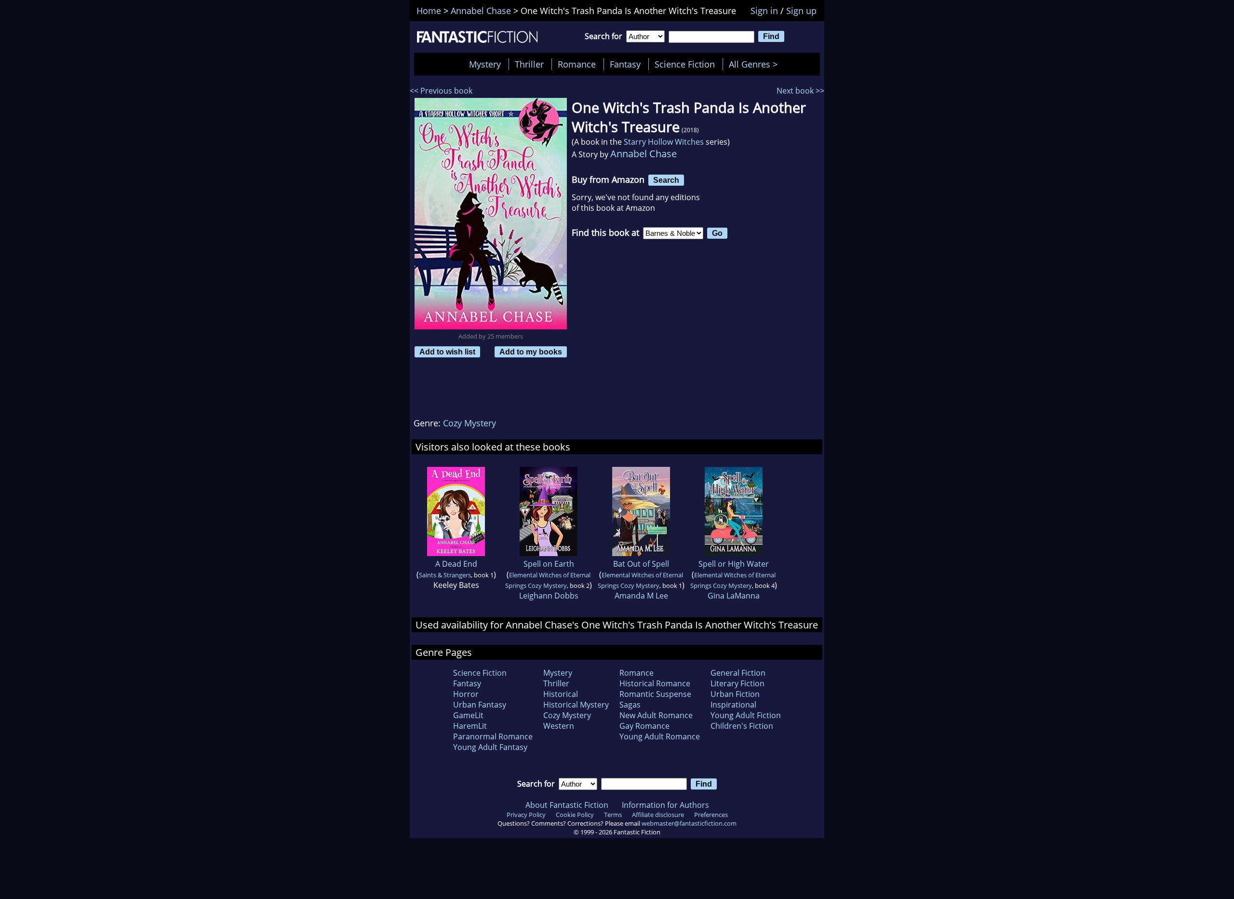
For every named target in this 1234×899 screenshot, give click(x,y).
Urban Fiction (735, 694)
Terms (613, 814)
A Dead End (456, 563)
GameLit (468, 715)
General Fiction (738, 672)
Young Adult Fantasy (490, 747)
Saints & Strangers (445, 575)
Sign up (801, 10)
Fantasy (625, 64)
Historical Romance (654, 683)
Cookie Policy (575, 814)
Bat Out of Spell (641, 563)
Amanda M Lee (641, 595)
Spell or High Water (733, 563)
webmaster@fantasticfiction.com (689, 823)
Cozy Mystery (469, 423)
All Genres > (755, 64)
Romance (577, 64)
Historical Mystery (576, 704)
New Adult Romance (656, 715)
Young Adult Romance (659, 736)
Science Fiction (685, 64)
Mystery (485, 64)
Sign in (764, 10)
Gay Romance (644, 726)
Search (666, 180)
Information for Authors (665, 805)
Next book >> (800, 90)
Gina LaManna (734, 595)
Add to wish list (447, 351)
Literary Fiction (738, 683)
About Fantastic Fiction (566, 805)
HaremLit (470, 726)
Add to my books (530, 351)
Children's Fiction (742, 726)
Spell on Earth (548, 563)
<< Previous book (441, 90)
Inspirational (733, 704)
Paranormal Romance (493, 736)
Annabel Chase (643, 153)
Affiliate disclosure (658, 814)
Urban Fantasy (479, 704)
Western (558, 726)
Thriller (529, 64)
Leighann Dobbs (548, 595)
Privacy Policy (526, 814)
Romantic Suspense (655, 694)
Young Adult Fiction (746, 715)
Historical (560, 694)
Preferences (711, 814)
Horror (466, 694)
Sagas (630, 704)
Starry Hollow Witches (664, 141)
